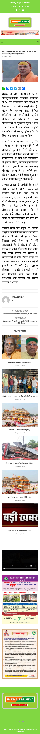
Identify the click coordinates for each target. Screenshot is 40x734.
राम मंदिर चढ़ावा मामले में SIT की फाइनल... (20, 362)
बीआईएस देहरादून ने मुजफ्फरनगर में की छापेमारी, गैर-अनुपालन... (20, 396)
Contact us (15, 6)
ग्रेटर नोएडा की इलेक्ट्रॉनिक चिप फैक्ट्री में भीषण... (20, 463)
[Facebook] (16, 10)
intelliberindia (18, 297)
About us (25, 6)
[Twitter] (19, 10)
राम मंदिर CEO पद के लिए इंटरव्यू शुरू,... (20, 430)
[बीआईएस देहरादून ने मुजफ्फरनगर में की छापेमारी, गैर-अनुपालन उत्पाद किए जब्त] (20, 381)
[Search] (38, 42)
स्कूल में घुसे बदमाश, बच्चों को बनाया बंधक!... (20, 531)
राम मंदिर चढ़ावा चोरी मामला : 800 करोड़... (20, 497)
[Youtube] (23, 10)
